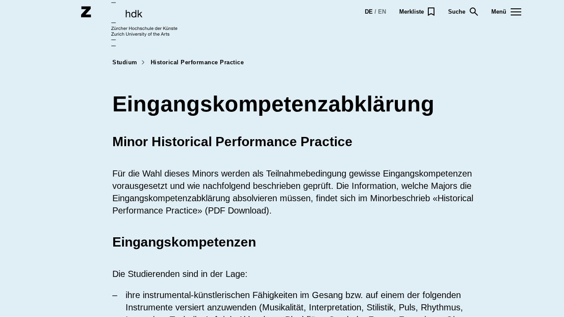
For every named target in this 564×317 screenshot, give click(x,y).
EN (382, 11)
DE (369, 11)
